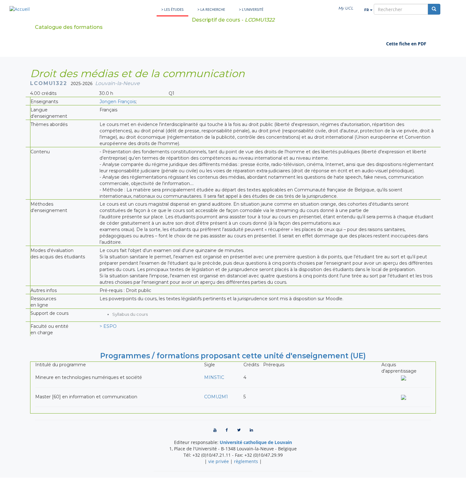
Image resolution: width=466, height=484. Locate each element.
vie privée (218, 461)
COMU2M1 (216, 397)
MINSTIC (214, 377)
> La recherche (211, 9)
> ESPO (108, 326)
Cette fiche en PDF (406, 44)
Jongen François (118, 101)
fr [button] (367, 10)
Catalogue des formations (69, 27)
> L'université (251, 9)
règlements (246, 461)
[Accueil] (20, 9)
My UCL (345, 8)
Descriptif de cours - (233, 20)
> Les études (172, 9)
